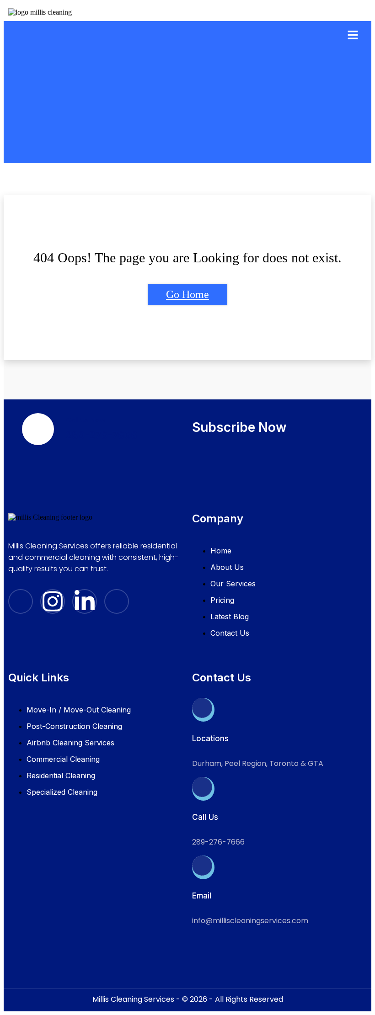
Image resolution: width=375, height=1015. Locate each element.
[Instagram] (52, 601)
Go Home (187, 294)
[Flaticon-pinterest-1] (116, 601)
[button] (353, 36)
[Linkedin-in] (84, 601)
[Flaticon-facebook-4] (20, 601)
